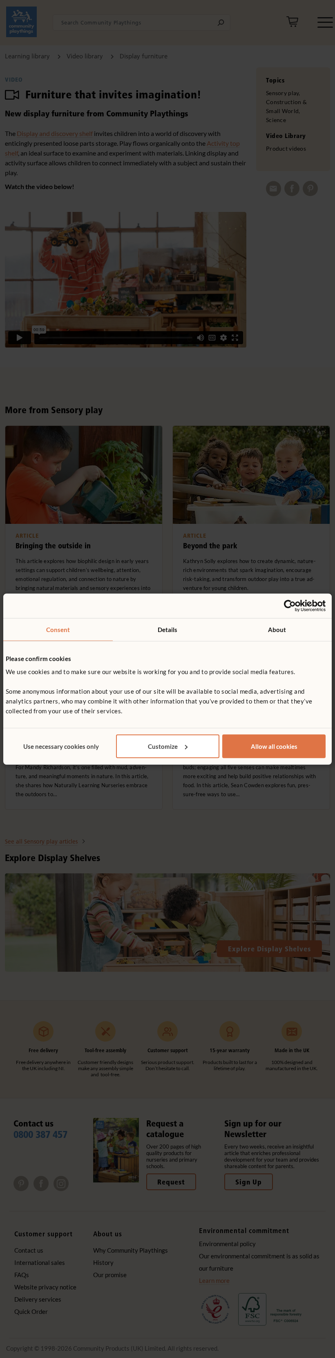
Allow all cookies (274, 746)
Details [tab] (168, 629)
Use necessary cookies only (61, 746)
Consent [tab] (58, 629)
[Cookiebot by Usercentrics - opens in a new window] (290, 606)
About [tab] (277, 629)
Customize (163, 746)
